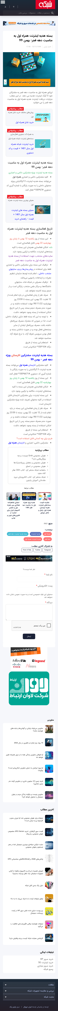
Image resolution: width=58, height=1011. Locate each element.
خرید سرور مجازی (45, 966)
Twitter (37, 550)
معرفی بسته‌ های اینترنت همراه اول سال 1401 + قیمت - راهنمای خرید (22, 215)
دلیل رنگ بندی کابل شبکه (34, 885)
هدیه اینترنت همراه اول (33, 539)
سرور (14, 1007)
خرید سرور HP (46, 959)
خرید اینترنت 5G (45, 962)
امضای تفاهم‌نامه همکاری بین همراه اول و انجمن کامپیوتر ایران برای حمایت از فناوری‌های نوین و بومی (13, 510)
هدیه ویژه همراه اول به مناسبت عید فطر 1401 (29, 505)
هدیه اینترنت (35, 534)
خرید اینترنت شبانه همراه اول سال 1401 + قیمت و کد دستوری (21, 149)
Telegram (47, 550)
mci (45, 523)
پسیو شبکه (48, 969)
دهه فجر (47, 539)
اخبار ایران (47, 46)
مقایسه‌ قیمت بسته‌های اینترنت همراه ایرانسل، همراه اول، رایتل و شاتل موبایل (44, 507)
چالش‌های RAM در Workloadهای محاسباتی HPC (25, 859)
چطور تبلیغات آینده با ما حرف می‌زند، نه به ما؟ (27, 898)
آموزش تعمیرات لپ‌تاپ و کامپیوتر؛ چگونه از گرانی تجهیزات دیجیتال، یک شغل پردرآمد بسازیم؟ (26, 872)
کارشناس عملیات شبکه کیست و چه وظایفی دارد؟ (26, 938)
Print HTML (27, 550)
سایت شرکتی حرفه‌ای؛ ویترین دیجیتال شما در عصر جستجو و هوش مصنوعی (25, 845)
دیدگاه (48, 602)
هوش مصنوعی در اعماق (36, 466)
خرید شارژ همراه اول (25, 122)
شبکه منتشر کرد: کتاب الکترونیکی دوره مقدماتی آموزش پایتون (30, 479)
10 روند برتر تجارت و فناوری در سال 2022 (28, 743)
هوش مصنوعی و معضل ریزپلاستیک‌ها (30, 462)
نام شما (48, 574)
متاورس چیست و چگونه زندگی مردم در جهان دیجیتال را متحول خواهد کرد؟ (27, 795)
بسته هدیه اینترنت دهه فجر (17, 534)
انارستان (27, 365)
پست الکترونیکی (44, 586)
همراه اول (47, 534)
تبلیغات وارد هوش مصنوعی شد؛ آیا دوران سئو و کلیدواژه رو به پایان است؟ (26, 819)
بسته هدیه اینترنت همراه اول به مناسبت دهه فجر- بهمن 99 (33, 38)
